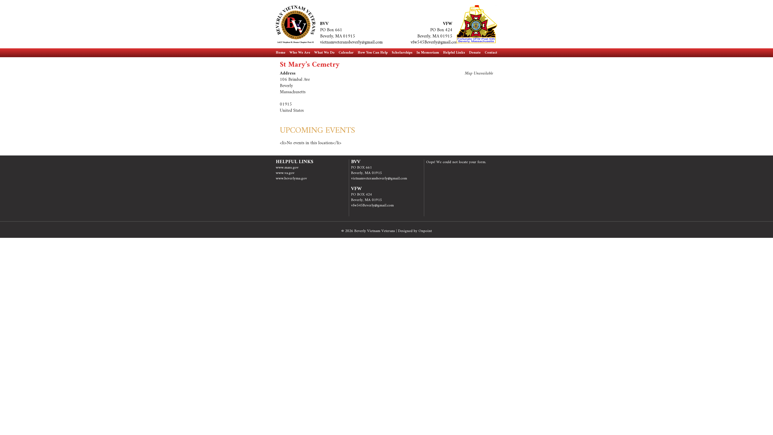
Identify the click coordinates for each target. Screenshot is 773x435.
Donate (475, 53)
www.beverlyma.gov (291, 178)
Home (280, 53)
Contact (491, 53)
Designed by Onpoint (415, 231)
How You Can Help (373, 53)
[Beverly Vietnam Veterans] (295, 24)
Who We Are (299, 53)
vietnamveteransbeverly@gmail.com (351, 42)
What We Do (324, 53)
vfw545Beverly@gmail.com (435, 42)
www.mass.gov (287, 167)
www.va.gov (285, 173)
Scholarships (402, 53)
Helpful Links (454, 53)
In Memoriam (427, 53)
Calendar (346, 53)
